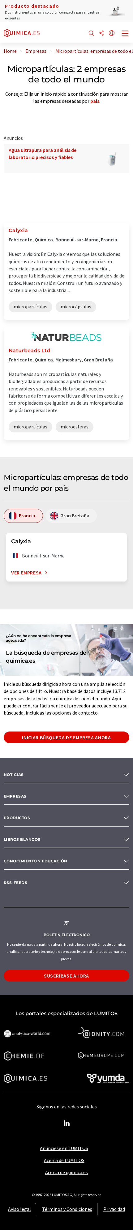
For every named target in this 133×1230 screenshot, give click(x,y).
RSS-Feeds (15, 882)
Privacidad (114, 1209)
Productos (17, 817)
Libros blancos (22, 839)
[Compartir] (101, 33)
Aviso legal (19, 1209)
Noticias (14, 774)
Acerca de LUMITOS (64, 1160)
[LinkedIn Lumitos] (66, 1123)
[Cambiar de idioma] (111, 33)
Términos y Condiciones (67, 1209)
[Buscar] (91, 33)
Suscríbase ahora (66, 976)
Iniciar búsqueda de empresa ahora (66, 737)
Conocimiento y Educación (35, 861)
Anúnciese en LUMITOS (64, 1148)
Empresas (15, 796)
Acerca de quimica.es (66, 1172)
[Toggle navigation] (125, 34)
